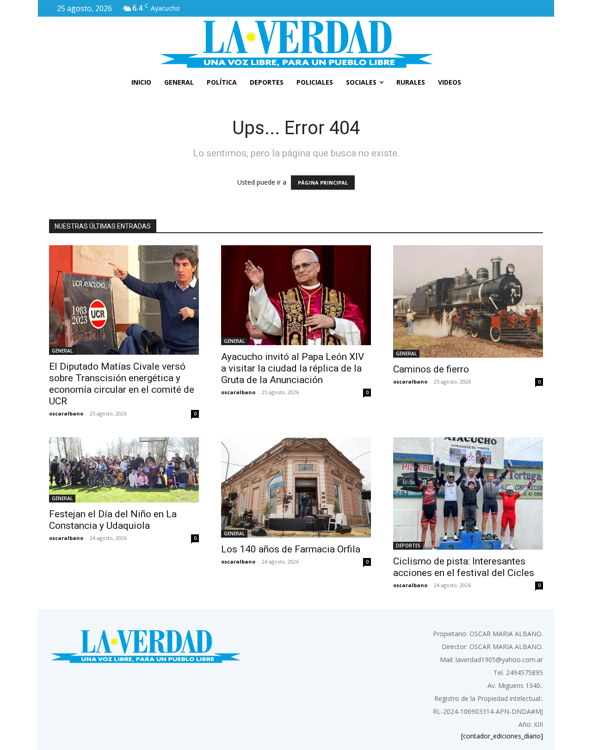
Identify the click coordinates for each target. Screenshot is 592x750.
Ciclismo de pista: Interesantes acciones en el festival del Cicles (463, 567)
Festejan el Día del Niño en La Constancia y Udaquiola (113, 519)
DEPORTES (408, 545)
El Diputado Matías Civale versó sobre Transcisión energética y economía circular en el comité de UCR (121, 384)
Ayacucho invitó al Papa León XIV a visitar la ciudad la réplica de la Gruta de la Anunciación (292, 368)
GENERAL (62, 350)
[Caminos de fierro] (468, 301)
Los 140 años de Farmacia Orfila (290, 549)
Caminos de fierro (431, 369)
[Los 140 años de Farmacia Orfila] (296, 487)
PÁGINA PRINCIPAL (323, 182)
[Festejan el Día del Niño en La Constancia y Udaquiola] (124, 469)
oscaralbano (66, 413)
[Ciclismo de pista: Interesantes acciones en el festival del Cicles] (468, 493)
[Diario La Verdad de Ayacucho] (296, 44)
